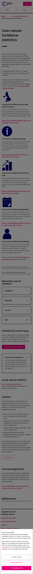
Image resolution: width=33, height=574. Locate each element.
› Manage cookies (16, 557)
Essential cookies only (16, 562)
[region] (16, 551)
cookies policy (5, 547)
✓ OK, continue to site (16, 568)
